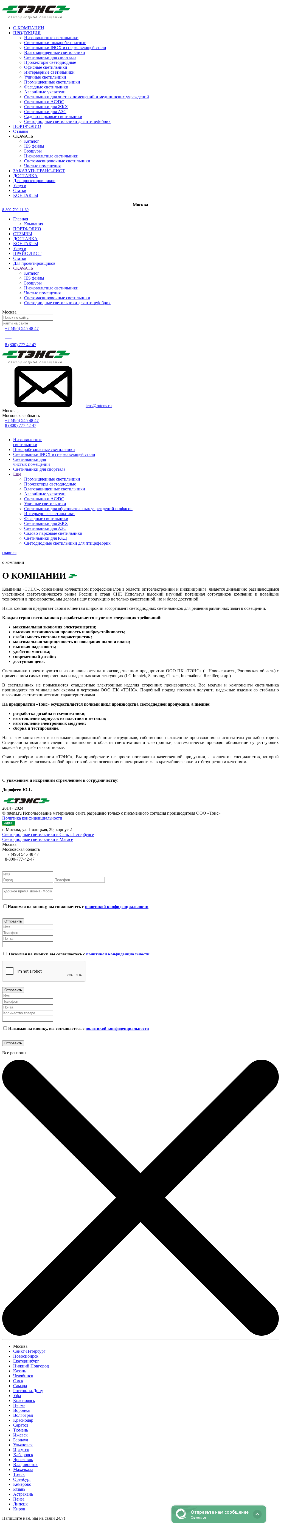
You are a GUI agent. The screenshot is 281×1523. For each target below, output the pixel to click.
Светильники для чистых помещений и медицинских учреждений (86, 96)
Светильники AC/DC (44, 101)
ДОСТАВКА (25, 238)
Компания (33, 224)
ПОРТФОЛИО (27, 228)
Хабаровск (23, 1454)
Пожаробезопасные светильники (44, 449)
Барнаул (20, 1440)
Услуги (19, 248)
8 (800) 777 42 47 (20, 344)
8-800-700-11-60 (15, 210)
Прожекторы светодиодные (50, 62)
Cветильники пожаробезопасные (55, 42)
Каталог (31, 141)
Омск (18, 1380)
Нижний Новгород (31, 1366)
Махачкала (23, 1469)
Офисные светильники (45, 67)
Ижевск (20, 1435)
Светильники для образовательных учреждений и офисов (78, 508)
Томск (19, 1474)
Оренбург (22, 1479)
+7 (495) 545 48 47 (22, 420)
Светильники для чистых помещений (31, 462)
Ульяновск (23, 1444)
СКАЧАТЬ (23, 268)
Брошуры (33, 151)
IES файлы (34, 146)
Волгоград (23, 1415)
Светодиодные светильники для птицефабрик (67, 121)
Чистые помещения (42, 165)
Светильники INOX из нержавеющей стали (65, 47)
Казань (19, 1371)
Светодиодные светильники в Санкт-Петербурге (48, 834)
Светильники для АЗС (45, 111)
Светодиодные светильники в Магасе (37, 839)
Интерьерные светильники (49, 72)
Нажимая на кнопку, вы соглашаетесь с (78, 906)
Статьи (19, 258)
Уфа (17, 1395)
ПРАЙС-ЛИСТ (27, 253)
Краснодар (23, 1420)
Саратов (21, 1425)
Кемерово (22, 1484)
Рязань (19, 1489)
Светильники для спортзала (50, 57)
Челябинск (23, 1375)
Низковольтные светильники (51, 37)
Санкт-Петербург (29, 1351)
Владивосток (25, 1464)
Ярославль (23, 1459)
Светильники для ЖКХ (46, 106)
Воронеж (21, 1410)
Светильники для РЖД (45, 538)
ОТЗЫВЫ (22, 233)
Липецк (20, 1504)
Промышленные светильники (52, 82)
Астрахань (23, 1494)
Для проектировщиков (34, 263)
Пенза (18, 1499)
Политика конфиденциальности (32, 818)
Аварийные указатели (45, 92)
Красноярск (24, 1400)
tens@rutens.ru (99, 405)
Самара (20, 1385)
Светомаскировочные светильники (57, 161)
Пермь (19, 1405)
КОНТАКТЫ (25, 243)
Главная (20, 219)
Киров (19, 1509)
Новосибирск (25, 1356)
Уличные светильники (45, 77)
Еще (17, 474)
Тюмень (20, 1430)
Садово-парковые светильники (53, 116)
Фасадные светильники (46, 87)
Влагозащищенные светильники (54, 52)
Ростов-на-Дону (28, 1390)
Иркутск (21, 1449)
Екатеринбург (26, 1361)
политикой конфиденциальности (116, 906)
